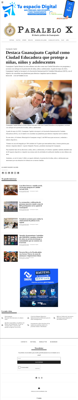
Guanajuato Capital (53, 40)
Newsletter (43, 342)
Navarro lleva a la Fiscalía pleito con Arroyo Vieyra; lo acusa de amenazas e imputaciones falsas (30, 254)
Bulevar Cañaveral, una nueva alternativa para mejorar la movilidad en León (65, 318)
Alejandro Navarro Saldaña (10, 167)
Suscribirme (39, 362)
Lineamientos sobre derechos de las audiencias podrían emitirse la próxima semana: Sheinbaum (40, 325)
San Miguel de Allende (41, 40)
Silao (62, 40)
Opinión (24, 40)
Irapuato (30, 40)
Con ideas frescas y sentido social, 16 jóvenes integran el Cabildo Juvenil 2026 (30, 187)
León (67, 40)
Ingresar (54, 342)
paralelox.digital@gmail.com (39, 391)
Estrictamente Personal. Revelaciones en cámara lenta (14, 318)
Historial (33, 342)
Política (18, 40)
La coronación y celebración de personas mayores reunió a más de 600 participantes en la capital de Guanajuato (31, 204)
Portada (11, 40)
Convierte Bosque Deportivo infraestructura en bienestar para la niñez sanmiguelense (40, 318)
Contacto (24, 342)
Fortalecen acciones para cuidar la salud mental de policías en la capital (31, 220)
